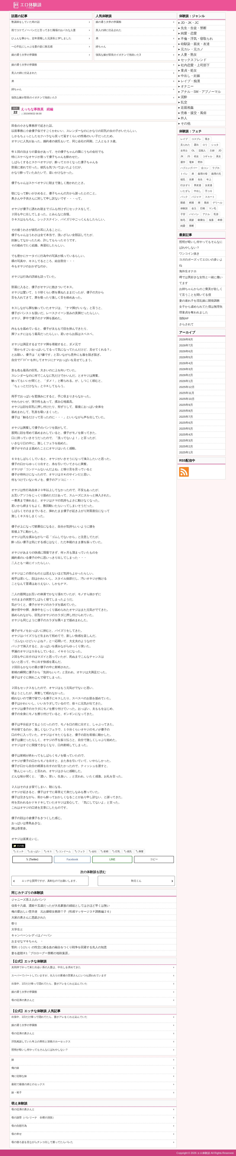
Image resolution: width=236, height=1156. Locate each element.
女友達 (208, 185)
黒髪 (191, 220)
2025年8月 (186, 410)
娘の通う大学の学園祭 (24, 54)
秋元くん (136, 880)
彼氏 (129, 851)
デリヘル (217, 202)
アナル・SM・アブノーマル (201, 91)
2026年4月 (186, 363)
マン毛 (212, 208)
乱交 (184, 102)
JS (188, 156)
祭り (14, 923)
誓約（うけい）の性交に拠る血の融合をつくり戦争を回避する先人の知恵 (59, 947)
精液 (191, 202)
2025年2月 (186, 446)
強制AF (184, 318)
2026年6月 (186, 351)
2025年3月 (186, 440)
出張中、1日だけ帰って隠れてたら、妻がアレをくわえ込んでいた (49, 983)
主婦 (212, 150)
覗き (207, 139)
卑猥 (220, 220)
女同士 (184, 150)
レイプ (184, 139)
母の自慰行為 (19, 1125)
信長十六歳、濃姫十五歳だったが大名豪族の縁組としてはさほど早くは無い (60, 905)
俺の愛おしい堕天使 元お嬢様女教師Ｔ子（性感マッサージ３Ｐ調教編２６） (62, 911)
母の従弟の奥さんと (23, 1000)
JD (219, 150)
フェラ (81, 851)
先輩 (191, 179)
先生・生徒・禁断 (193, 28)
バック (184, 196)
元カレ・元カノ (192, 49)
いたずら (185, 191)
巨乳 (117, 851)
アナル (206, 214)
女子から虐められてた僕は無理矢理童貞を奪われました (201, 309)
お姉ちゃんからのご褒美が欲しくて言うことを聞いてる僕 (201, 291)
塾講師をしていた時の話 (25, 22)
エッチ (20, 851)
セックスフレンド (193, 60)
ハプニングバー (188, 167)
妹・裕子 (16, 1092)
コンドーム (65, 851)
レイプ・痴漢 (190, 81)
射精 (106, 851)
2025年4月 (186, 434)
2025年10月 (187, 398)
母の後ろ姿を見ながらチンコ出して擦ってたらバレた (42, 1142)
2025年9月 (186, 404)
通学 (182, 162)
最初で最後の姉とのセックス (28, 1084)
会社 (94, 851)
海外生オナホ (188, 271)
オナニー (187, 86)
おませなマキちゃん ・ (27, 941)
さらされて (186, 324)
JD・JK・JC (190, 22)
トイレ (184, 173)
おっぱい (35, 851)
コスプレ (196, 139)
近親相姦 (187, 107)
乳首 (216, 214)
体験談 (184, 208)
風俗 (206, 202)
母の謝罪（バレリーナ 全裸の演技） (33, 1117)
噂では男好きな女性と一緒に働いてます (201, 280)
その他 (20, 845)
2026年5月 (186, 357)
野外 (200, 162)
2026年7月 (186, 345)
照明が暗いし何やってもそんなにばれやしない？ (39, 1049)
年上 (208, 179)
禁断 (191, 225)
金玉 (194, 208)
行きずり (185, 185)
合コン (204, 167)
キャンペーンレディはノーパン (31, 935)
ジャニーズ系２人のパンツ (28, 899)
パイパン (194, 214)
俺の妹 (15, 1067)
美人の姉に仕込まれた (108, 30)
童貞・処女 (189, 70)
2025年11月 (186, 393)
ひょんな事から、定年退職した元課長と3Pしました (41, 38)
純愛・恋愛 (189, 33)
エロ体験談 (203, 1153)
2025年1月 (186, 452)
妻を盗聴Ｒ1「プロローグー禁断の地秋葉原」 (41, 953)
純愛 (182, 225)
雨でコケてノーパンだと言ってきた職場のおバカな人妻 (43, 30)
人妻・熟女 (189, 54)
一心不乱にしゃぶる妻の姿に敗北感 (31, 46)
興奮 (141, 851)
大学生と (17, 929)
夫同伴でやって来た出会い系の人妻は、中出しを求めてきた (46, 967)
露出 (196, 144)
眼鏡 (182, 202)
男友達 (197, 185)
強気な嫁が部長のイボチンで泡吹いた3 (118, 54)
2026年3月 (186, 369)
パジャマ (196, 196)
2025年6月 (186, 422)
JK (181, 156)
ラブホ (215, 167)
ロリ (205, 144)
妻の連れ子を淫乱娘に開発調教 (199, 300)
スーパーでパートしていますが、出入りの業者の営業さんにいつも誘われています (58, 975)
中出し (197, 191)
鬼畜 (211, 220)
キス (49, 851)
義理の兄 (216, 173)
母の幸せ (16, 1134)
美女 (218, 156)
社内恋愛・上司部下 (195, 65)
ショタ (215, 144)
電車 (191, 162)
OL (193, 150)
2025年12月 (187, 387)
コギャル (207, 156)
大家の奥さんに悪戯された (28, 917)
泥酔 (184, 97)
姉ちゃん (101, 46)
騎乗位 (201, 220)
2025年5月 (186, 428)
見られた (185, 144)
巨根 (202, 208)
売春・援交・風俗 (193, 113)
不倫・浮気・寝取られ (197, 38)
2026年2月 (186, 375)
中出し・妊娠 (190, 75)
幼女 (196, 156)
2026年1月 (186, 381)
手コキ (208, 191)
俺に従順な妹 (19, 1076)
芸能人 (202, 150)
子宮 (182, 214)
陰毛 (182, 220)
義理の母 (202, 173)
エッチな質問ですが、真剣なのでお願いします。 (50, 880)
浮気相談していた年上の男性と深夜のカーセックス (40, 1041)
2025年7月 (186, 416)
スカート (210, 196)
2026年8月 (186, 339)
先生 (200, 179)
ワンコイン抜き (189, 253)
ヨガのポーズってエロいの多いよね (201, 262)
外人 (184, 118)
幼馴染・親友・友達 (195, 44)
